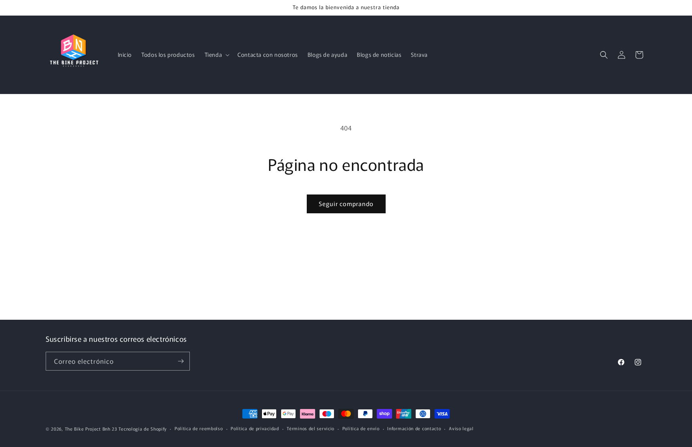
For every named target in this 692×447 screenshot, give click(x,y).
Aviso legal (461, 428)
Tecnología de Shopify (143, 428)
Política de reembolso (199, 428)
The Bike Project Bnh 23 (91, 428)
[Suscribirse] (180, 361)
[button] (216, 54)
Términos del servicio (310, 428)
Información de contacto (414, 428)
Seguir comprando (346, 203)
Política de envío (361, 428)
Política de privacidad (255, 428)
